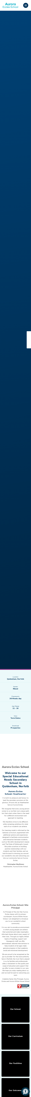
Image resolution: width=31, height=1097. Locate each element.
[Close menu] (25, 5)
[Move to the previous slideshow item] (3, 344)
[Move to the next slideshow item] (3, 335)
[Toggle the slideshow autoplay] (3, 340)
